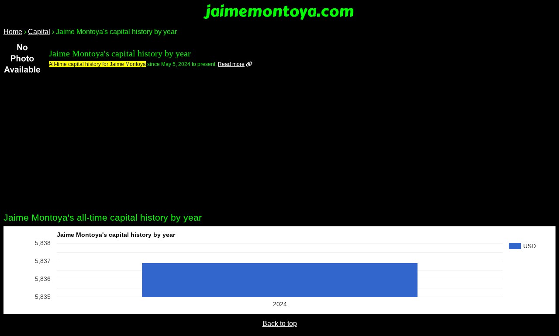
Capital (39, 31)
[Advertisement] (279, 144)
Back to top (279, 323)
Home (12, 31)
